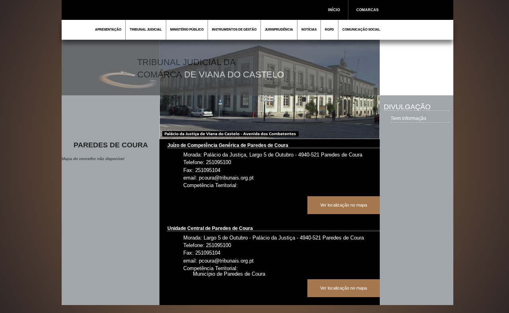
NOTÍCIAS (309, 29)
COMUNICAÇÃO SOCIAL (361, 29)
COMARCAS (367, 10)
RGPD (329, 29)
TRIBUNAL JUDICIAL (146, 29)
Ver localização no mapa (343, 205)
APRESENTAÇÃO (108, 29)
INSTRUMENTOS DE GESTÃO (234, 29)
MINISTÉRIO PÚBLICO (187, 29)
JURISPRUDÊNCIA (279, 29)
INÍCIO (334, 10)
